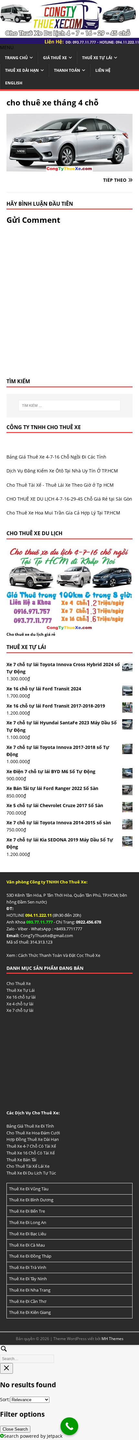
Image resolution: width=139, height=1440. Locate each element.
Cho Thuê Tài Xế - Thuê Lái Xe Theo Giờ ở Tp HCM (60, 485)
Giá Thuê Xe (55, 57)
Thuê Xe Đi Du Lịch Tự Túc (31, 1173)
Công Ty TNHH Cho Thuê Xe (43, 427)
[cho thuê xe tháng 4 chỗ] (69, 167)
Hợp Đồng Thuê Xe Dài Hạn (32, 1139)
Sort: (5, 1399)
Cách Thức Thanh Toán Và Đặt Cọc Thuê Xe (59, 955)
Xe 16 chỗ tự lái (21, 997)
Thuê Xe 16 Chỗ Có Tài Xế (30, 1153)
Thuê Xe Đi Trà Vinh (27, 1267)
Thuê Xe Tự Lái (97, 57)
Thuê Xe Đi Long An (27, 1222)
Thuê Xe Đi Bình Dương (31, 1200)
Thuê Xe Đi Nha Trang (29, 1290)
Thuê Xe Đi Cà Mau (27, 1245)
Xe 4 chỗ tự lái (19, 1004)
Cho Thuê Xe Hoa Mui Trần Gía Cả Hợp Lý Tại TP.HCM (63, 513)
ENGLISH (13, 83)
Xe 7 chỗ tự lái (19, 1010)
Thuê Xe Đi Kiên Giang (30, 1312)
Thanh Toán (67, 70)
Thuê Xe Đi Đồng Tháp (30, 1256)
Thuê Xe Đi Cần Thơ (27, 1301)
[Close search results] (6, 1368)
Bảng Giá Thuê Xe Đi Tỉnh (30, 1126)
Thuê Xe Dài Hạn (22, 70)
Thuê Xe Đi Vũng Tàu (28, 1189)
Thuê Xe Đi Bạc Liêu (27, 1234)
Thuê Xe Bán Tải (21, 1160)
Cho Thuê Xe (18, 983)
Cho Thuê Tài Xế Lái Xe (27, 1166)
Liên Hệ (103, 70)
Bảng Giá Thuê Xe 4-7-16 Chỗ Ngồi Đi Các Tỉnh (56, 457)
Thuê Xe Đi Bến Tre (27, 1211)
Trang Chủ (16, 57)
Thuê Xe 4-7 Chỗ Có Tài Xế (31, 1146)
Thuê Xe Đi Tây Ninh (28, 1279)
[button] (7, 47)
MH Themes (112, 1338)
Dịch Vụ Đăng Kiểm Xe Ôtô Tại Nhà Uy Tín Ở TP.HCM (62, 471)
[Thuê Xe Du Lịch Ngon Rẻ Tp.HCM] (69, 40)
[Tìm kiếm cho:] (69, 405)
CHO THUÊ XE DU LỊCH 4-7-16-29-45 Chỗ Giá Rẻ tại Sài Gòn (69, 499)
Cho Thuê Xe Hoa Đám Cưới (33, 1133)
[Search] (69, 1353)
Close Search (15, 1429)
